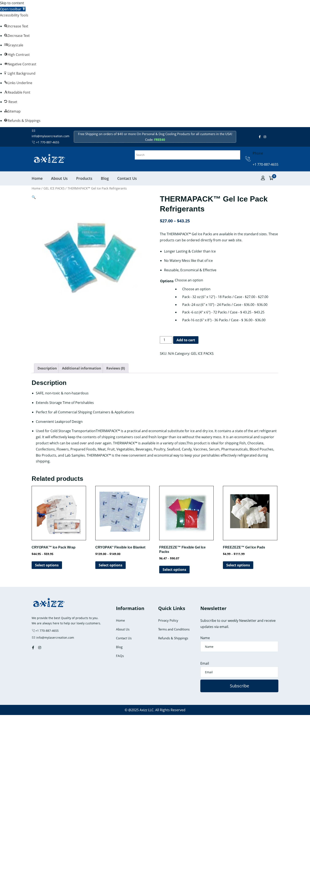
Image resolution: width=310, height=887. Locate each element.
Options (167, 281)
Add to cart (186, 340)
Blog (105, 178)
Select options (47, 565)
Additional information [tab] (81, 368)
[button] (13, 9)
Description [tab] (47, 368)
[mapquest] (57, 647)
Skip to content (12, 3)
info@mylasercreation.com (54, 638)
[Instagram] (265, 137)
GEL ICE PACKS (54, 188)
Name (205, 638)
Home (37, 178)
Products (84, 178)
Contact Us (127, 178)
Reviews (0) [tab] (115, 368)
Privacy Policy (168, 620)
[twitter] (269, 137)
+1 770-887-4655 (47, 142)
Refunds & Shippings (173, 638)
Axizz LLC (147, 710)
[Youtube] (49, 647)
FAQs (120, 656)
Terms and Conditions (174, 629)
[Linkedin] (53, 647)
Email (204, 663)
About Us (59, 178)
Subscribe (239, 686)
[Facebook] (259, 137)
